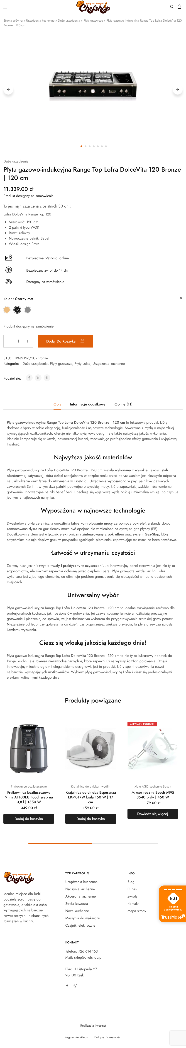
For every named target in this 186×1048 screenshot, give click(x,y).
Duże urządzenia (69, 20)
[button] (6, 309)
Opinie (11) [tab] (123, 404)
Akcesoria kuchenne (80, 896)
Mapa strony (136, 910)
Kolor (18, 298)
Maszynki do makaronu (82, 918)
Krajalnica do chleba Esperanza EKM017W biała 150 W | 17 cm (91, 797)
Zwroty (132, 896)
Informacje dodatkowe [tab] (87, 404)
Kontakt (133, 903)
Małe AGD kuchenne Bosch (153, 786)
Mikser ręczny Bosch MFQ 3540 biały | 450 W (153, 795)
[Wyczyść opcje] (181, 298)
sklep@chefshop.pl (88, 957)
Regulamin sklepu (76, 1037)
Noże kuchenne (77, 910)
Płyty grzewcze (93, 20)
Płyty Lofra (82, 363)
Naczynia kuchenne (80, 889)
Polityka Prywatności (108, 1037)
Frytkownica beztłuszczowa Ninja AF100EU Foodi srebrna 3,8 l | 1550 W (29, 797)
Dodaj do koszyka (61, 341)
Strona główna (13, 20)
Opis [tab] (57, 404)
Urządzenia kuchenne (40, 20)
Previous (8, 90)
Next (178, 90)
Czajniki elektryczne (80, 925)
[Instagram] (75, 986)
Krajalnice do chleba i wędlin (90, 786)
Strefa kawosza (76, 903)
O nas (132, 889)
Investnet (100, 1025)
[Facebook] (67, 986)
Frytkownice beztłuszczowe (29, 786)
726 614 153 (88, 951)
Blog (131, 881)
